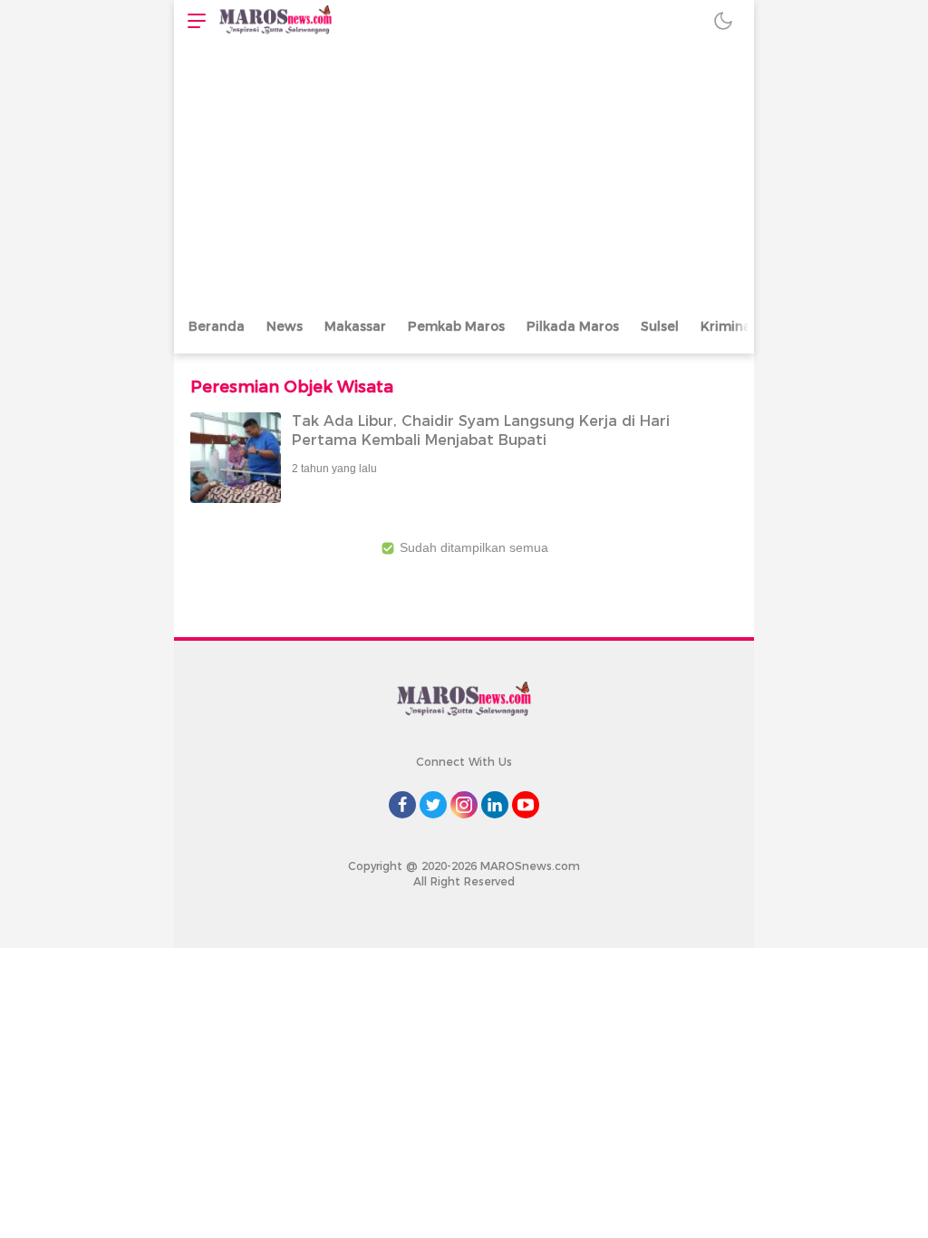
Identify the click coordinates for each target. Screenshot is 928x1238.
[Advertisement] (464, 177)
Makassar (355, 326)
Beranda (216, 326)
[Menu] (192, 20)
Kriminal (728, 326)
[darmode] (723, 20)
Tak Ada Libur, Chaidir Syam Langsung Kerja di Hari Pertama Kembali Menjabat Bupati (481, 430)
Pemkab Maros (456, 326)
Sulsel (660, 326)
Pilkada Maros (573, 326)
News (284, 326)
